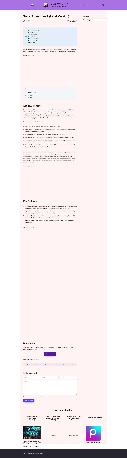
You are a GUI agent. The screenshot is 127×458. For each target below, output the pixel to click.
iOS (92, 5)
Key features (31, 95)
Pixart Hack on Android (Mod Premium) (93, 443)
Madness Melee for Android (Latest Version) (32, 418)
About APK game (32, 92)
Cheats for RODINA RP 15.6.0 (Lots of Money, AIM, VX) (53, 418)
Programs (86, 5)
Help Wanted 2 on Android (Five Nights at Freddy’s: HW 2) (32, 442)
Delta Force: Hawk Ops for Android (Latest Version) (74, 418)
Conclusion (31, 97)
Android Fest (59, 4)
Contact (53, 435)
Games (79, 5)
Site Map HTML (74, 435)
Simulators (36, 38)
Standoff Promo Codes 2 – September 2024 (95, 418)
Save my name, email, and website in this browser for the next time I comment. (42, 397)
